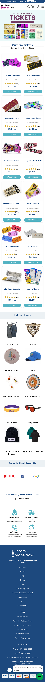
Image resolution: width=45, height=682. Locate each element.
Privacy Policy (22, 616)
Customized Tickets (12, 75)
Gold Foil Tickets (33, 75)
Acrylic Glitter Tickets (33, 161)
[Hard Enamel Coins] (33, 382)
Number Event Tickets (11, 204)
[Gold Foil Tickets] (33, 63)
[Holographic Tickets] (33, 106)
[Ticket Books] (33, 234)
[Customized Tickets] (12, 63)
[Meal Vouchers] (33, 191)
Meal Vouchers (33, 204)
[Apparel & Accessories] (33, 434)
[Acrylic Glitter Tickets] (33, 148)
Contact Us (22, 597)
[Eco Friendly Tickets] (12, 148)
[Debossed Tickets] (12, 106)
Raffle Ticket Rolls (12, 246)
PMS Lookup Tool (22, 588)
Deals (22, 580)
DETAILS (36, 1)
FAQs (23, 576)
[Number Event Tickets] (12, 191)
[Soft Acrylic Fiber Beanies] (12, 434)
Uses (22, 601)
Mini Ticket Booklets (12, 289)
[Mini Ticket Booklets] (12, 276)
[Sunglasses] (33, 408)
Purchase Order (22, 633)
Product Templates (22, 638)
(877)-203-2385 (25, 649)
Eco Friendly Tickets (12, 161)
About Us (22, 567)
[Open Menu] (42, 6)
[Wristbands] (12, 408)
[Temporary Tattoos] (12, 382)
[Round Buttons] (12, 356)
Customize (12, 92)
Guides (22, 584)
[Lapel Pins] (33, 330)
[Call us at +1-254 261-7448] (38, 7)
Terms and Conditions (22, 625)
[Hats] (33, 356)
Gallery (22, 571)
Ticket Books (33, 246)
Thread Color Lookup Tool (22, 593)
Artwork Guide (22, 605)
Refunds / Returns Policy (22, 621)
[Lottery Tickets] (33, 276)
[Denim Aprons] (12, 330)
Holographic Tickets (33, 118)
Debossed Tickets (12, 118)
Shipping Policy (22, 629)
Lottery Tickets (33, 289)
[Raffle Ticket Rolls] (12, 234)
